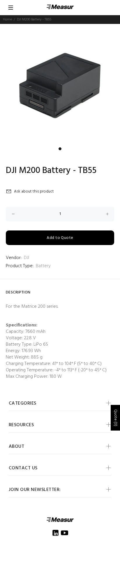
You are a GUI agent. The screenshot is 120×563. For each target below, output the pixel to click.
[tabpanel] (60, 84)
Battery (43, 266)
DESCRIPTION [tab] (18, 292)
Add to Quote (60, 238)
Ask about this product (34, 191)
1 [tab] (60, 148)
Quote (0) (115, 417)
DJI (26, 258)
